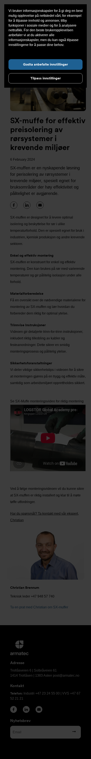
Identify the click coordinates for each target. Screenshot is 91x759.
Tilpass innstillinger (45, 78)
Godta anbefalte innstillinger (45, 64)
